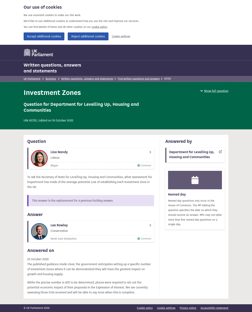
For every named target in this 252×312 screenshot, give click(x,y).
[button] (214, 90)
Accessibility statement (214, 308)
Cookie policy (145, 308)
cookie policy (99, 27)
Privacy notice (188, 308)
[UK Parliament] (39, 52)
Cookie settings (121, 36)
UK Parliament (32, 78)
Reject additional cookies (88, 36)
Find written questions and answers (139, 78)
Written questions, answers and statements (52, 68)
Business (51, 78)
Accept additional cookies (44, 36)
